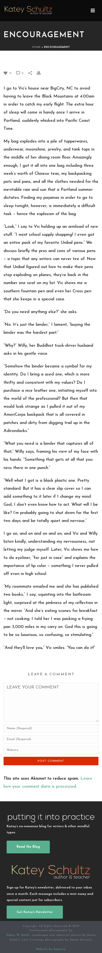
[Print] (41, 73)
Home (36, 47)
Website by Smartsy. (51, 949)
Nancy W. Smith (18, 935)
